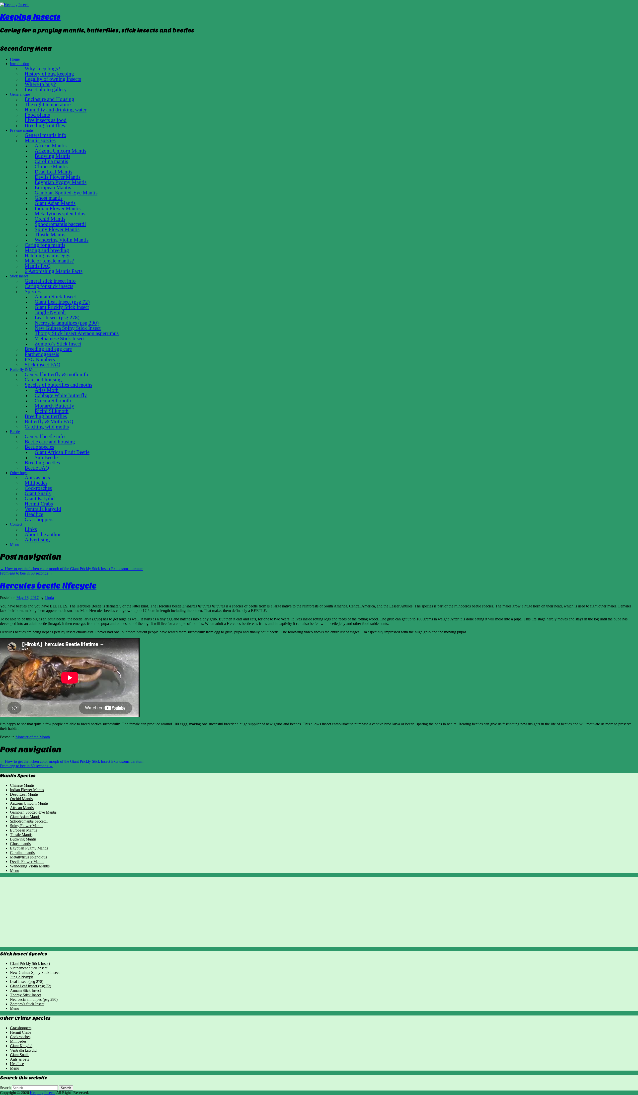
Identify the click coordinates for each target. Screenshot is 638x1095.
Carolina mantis (22, 852)
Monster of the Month (32, 737)
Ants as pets (19, 1059)
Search (5, 1088)
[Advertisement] (149, 912)
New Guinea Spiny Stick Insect (35, 972)
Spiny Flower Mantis (26, 826)
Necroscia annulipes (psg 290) (34, 999)
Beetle (15, 431)
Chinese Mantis (22, 785)
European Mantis (23, 830)
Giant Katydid (21, 1046)
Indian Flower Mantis (27, 790)
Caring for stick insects (49, 286)
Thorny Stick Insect (25, 995)
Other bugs (18, 473)
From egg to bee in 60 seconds (26, 573)
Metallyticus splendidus (28, 857)
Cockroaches (20, 1037)
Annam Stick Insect (25, 990)
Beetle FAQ (37, 468)
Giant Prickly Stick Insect (30, 963)
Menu (14, 544)
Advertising (37, 539)
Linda (49, 597)
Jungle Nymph (21, 977)
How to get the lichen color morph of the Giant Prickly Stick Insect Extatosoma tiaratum (71, 569)
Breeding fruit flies (45, 125)
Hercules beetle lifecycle (48, 585)
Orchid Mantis (21, 799)
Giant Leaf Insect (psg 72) (30, 986)
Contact (16, 524)
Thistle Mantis (21, 835)
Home (15, 59)
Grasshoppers (39, 519)
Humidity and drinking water (55, 109)
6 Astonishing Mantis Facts (53, 271)
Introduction (19, 64)
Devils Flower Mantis (27, 861)
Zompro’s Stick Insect (27, 1004)
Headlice (17, 1064)
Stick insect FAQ (42, 364)
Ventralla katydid (23, 1050)
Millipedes (18, 1041)
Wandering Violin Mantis (30, 866)
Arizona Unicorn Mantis (29, 803)
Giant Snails (19, 1055)
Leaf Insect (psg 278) (26, 981)
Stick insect (19, 276)
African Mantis (22, 808)
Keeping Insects (30, 16)
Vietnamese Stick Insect (28, 968)
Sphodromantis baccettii (29, 821)
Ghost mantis (20, 844)
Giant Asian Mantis (25, 817)
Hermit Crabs (20, 1032)
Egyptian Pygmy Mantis (29, 848)
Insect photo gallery (46, 89)
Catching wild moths (47, 426)
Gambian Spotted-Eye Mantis (33, 812)
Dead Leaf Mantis (24, 794)
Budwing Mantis (23, 839)
